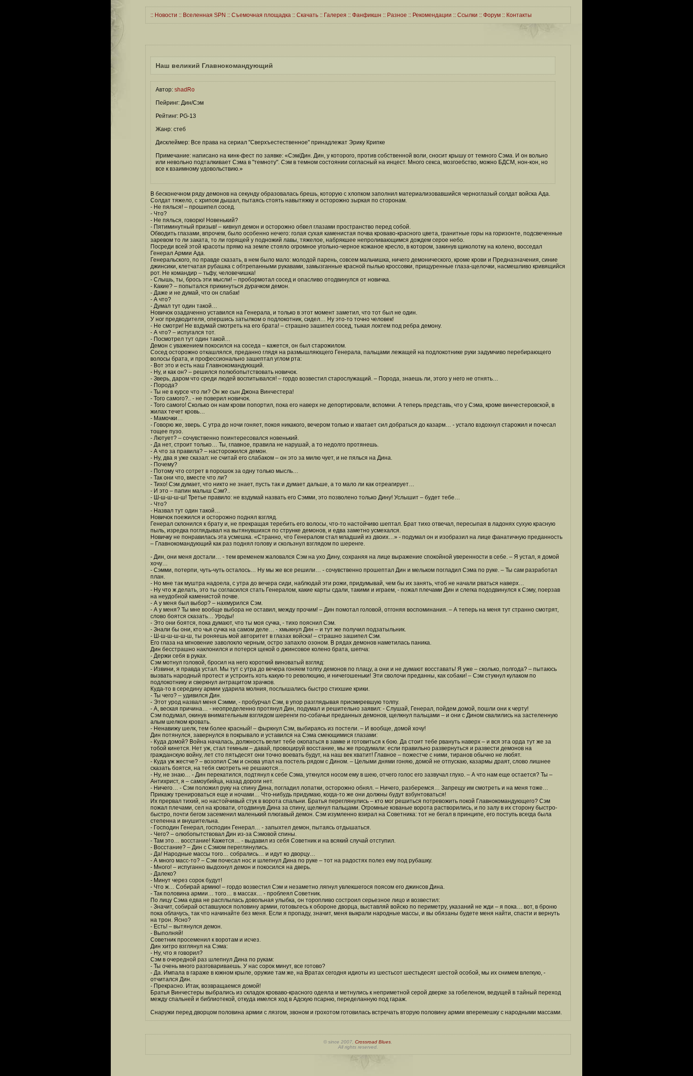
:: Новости (163, 15)
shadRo (184, 89)
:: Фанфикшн (363, 15)
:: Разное (394, 15)
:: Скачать (304, 15)
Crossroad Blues (373, 1041)
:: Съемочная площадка (258, 15)
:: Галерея (332, 15)
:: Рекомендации (429, 15)
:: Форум (489, 15)
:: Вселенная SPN (201, 15)
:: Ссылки (465, 15)
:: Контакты (516, 15)
